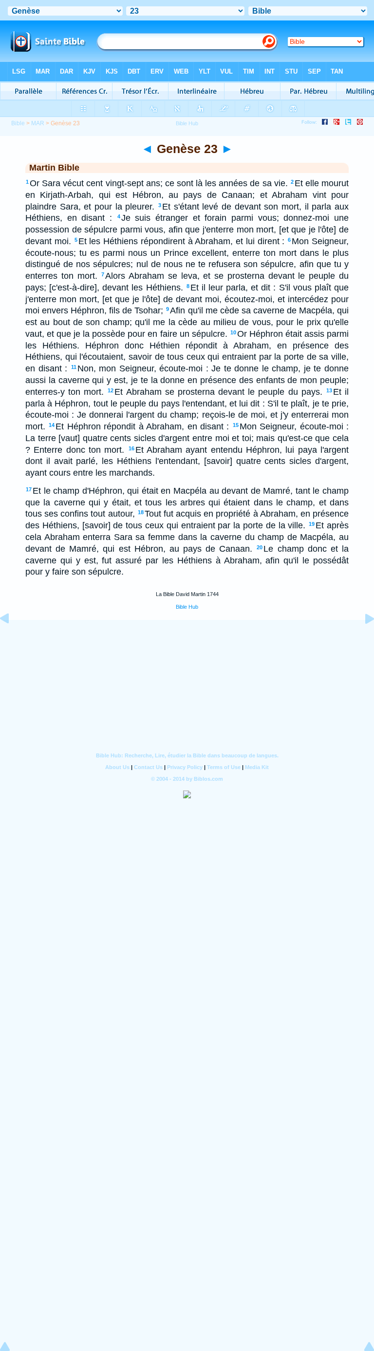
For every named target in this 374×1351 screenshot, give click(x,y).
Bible (18, 123)
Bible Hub (187, 607)
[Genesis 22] (12, 640)
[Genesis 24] (362, 640)
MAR (37, 123)
